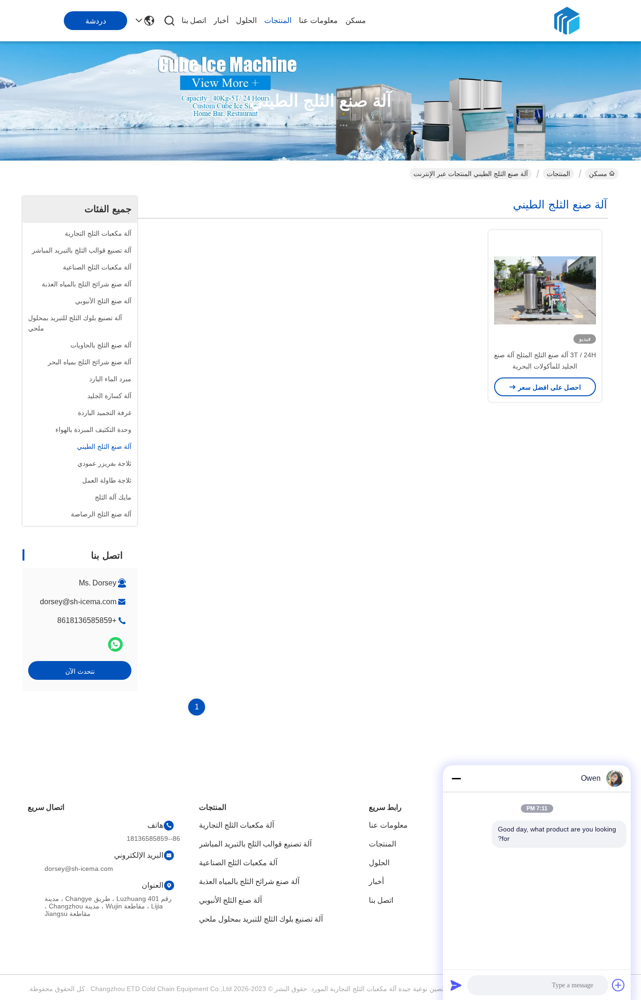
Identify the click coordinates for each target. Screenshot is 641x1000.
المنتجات (277, 20)
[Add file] (618, 985)
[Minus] (456, 778)
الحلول (246, 20)
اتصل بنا (194, 20)
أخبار (221, 20)
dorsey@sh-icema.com (78, 602)
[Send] (456, 985)
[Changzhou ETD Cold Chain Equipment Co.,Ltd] (566, 21)
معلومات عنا (318, 20)
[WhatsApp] (115, 644)
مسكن (355, 20)
